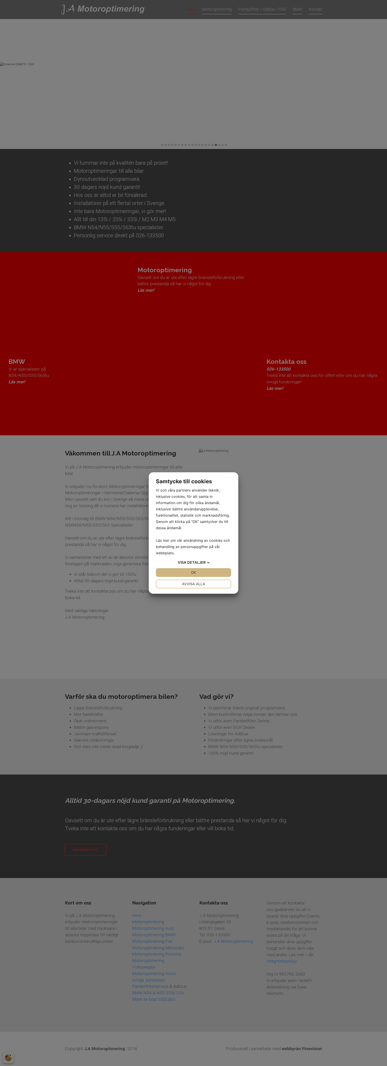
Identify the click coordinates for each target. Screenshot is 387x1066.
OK (193, 572)
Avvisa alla (193, 584)
